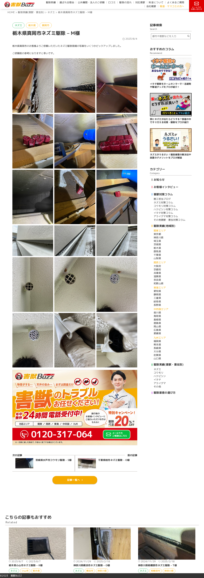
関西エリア (160, 262)
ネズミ (18, 25)
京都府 (157, 269)
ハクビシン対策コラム (166, 209)
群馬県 (157, 251)
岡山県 (157, 326)
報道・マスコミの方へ (172, 6)
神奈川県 (158, 237)
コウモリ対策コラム (165, 206)
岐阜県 (157, 301)
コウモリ (158, 372)
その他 (157, 386)
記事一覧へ (73, 480)
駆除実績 (51, 2)
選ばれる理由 (66, 2)
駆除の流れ (125, 2)
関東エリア (160, 230)
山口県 (157, 358)
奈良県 (157, 279)
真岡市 (45, 25)
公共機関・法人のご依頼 (91, 2)
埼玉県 (157, 241)
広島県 (157, 330)
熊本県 (157, 344)
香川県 (157, 312)
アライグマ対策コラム (166, 216)
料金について (156, 2)
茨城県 (157, 244)
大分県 (157, 351)
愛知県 (157, 291)
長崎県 (157, 348)
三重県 (157, 298)
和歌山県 (158, 283)
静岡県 (157, 294)
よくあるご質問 (175, 2)
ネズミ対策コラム (163, 202)
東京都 (157, 234)
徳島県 (157, 323)
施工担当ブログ (162, 199)
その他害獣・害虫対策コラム (169, 219)
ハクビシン (160, 376)
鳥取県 (157, 316)
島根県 (157, 319)
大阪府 (157, 266)
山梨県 (157, 258)
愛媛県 (157, 333)
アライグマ (160, 383)
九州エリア (160, 337)
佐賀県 (157, 355)
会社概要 (151, 6)
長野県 (157, 305)
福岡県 (157, 341)
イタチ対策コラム (163, 212)
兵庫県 (157, 273)
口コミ (112, 2)
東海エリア (160, 287)
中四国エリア (161, 309)
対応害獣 (140, 2)
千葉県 (157, 254)
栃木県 (32, 25)
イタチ (157, 379)
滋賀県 (157, 276)
